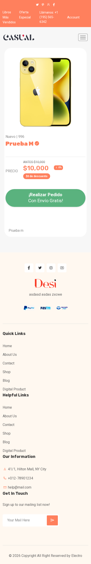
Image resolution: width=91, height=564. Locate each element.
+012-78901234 (20, 478)
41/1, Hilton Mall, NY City (26, 469)
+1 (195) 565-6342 (49, 17)
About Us (10, 354)
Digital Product (14, 389)
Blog (6, 380)
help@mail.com (19, 487)
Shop (7, 372)
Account (73, 17)
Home (7, 346)
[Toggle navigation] (83, 37)
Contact (8, 363)
